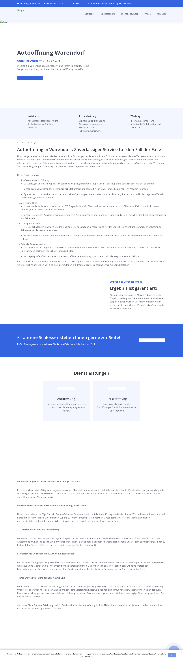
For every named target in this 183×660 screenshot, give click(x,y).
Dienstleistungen (130, 13)
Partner (88, 643)
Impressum (90, 648)
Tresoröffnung (117, 399)
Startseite (90, 13)
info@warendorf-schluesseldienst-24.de (43, 3)
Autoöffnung (66, 399)
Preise (147, 13)
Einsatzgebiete (107, 13)
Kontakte (161, 13)
